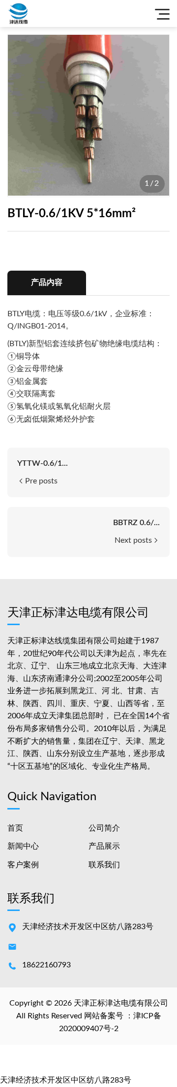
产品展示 (104, 846)
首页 (15, 828)
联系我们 (104, 865)
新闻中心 (23, 846)
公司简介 (104, 828)
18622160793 (46, 965)
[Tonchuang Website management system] (32, 13)
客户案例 (23, 865)
